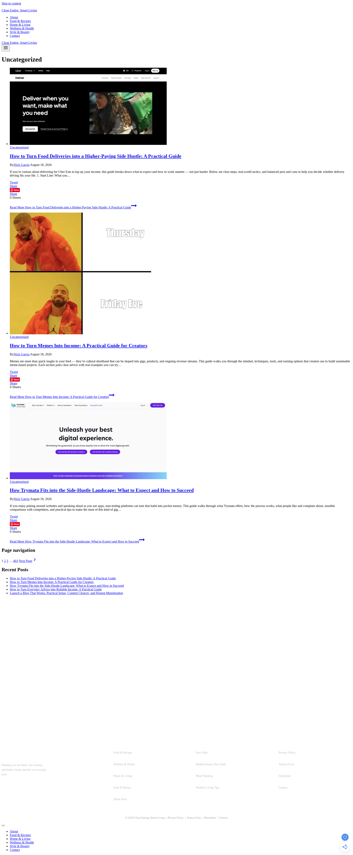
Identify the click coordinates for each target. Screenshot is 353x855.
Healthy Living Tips (207, 787)
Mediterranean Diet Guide (211, 764)
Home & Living (20, 24)
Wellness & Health (22, 28)
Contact (15, 35)
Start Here (202, 752)
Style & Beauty (20, 32)
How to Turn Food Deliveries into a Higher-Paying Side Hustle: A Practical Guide (95, 156)
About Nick (120, 799)
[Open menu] (6, 48)
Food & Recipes (20, 21)
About (14, 17)
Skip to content (11, 3)
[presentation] (180, 107)
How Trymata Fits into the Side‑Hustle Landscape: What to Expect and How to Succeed (102, 490)
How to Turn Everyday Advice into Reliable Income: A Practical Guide (56, 589)
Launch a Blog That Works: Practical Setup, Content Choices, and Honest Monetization (66, 593)
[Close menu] (3, 825)
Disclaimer (285, 775)
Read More (70, 207)
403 (15, 561)
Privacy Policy (287, 752)
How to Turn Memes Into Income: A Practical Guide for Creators (78, 345)
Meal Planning (204, 775)
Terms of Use (286, 764)
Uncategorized (19, 147)
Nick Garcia (21, 165)
